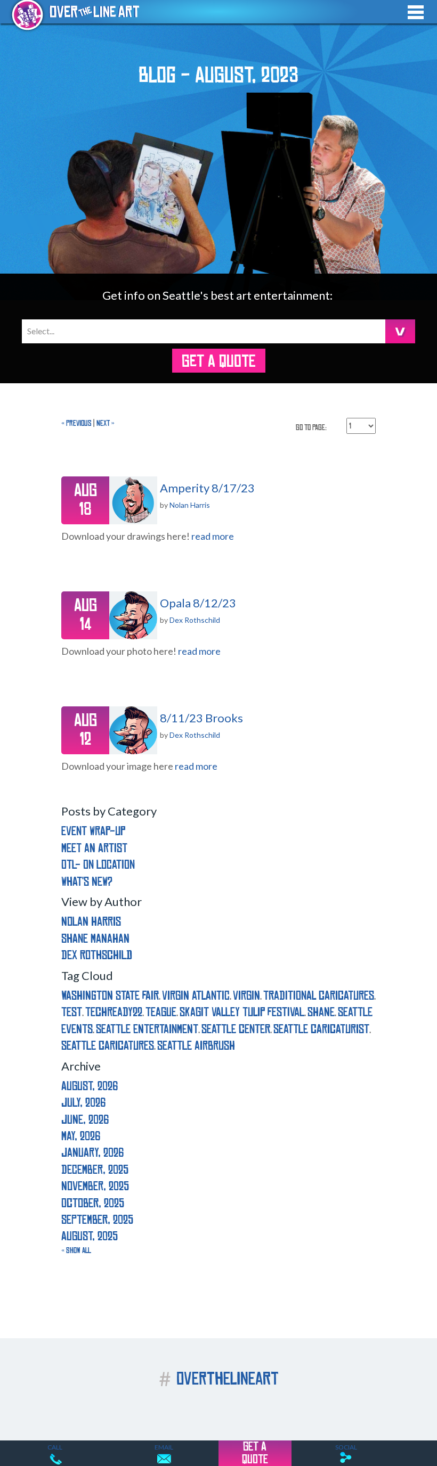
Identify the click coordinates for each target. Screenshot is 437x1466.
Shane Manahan (95, 938)
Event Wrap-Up (93, 831)
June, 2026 (85, 1119)
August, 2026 (89, 1086)
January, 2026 (92, 1152)
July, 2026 (83, 1102)
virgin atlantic (196, 995)
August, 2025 (89, 1236)
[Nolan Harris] (133, 500)
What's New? (86, 881)
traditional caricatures (318, 995)
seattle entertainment (147, 1029)
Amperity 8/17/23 (207, 488)
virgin (246, 995)
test (71, 1012)
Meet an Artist (94, 848)
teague (160, 1012)
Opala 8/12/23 (198, 603)
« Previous (76, 423)
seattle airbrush (196, 1045)
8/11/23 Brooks (201, 718)
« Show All (76, 1250)
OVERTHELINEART (219, 1379)
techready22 (113, 1012)
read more (212, 536)
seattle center (235, 1029)
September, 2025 (97, 1219)
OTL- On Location (98, 864)
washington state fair (110, 995)
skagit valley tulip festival (242, 1012)
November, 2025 (95, 1186)
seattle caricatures (107, 1045)
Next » (105, 423)
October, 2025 (92, 1203)
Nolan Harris (189, 504)
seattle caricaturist (321, 1029)
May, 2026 (80, 1136)
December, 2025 (94, 1169)
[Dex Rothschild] (133, 615)
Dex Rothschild (194, 619)
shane (321, 1012)
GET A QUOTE (218, 361)
